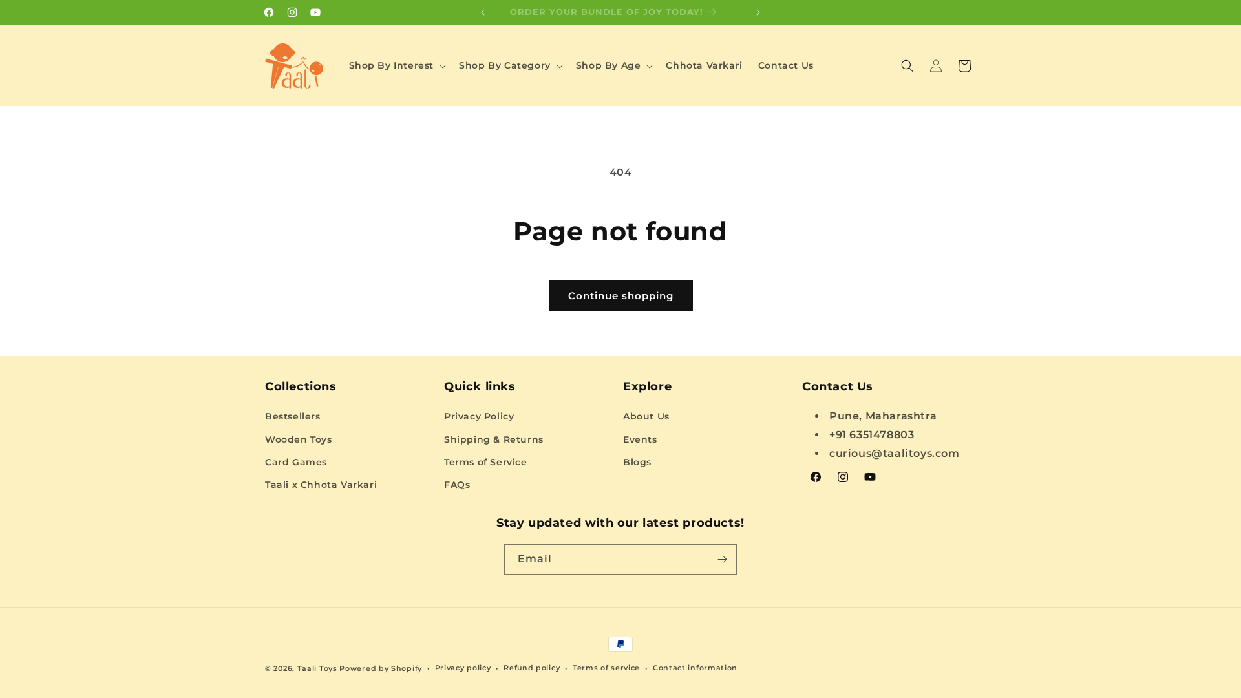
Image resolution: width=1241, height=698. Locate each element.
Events (640, 439)
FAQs (457, 485)
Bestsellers (293, 416)
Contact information (695, 667)
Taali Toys (317, 668)
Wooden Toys (298, 439)
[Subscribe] (722, 559)
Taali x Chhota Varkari (321, 485)
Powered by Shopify (380, 668)
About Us (646, 416)
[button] (396, 65)
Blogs (637, 462)
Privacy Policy (479, 416)
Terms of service (606, 667)
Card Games (296, 462)
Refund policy (532, 667)
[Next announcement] (758, 12)
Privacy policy (463, 667)
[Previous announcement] (483, 12)
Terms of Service (485, 462)
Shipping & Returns (494, 439)
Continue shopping (621, 296)
